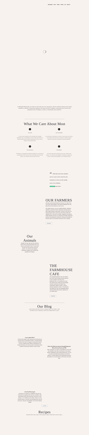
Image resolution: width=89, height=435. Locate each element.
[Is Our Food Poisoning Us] (29, 375)
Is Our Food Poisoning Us (29, 391)
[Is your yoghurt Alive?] (29, 326)
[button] (71, 4)
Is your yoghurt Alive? (30, 337)
